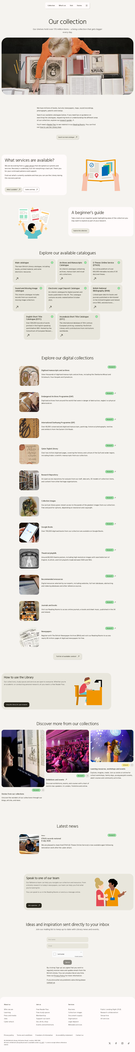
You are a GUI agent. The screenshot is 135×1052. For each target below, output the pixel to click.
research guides (66, 120)
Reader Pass (51, 124)
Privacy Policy (59, 975)
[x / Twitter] (109, 1043)
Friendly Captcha (79, 956)
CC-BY (42, 1042)
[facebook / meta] (116, 1043)
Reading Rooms (79, 124)
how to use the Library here (50, 127)
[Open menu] (86, 5)
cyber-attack (29, 166)
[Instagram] (122, 1043)
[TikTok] (128, 1043)
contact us (51, 982)
